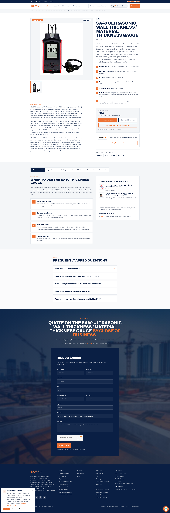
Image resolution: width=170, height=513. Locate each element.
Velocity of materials (102, 492)
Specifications (52, 170)
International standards (102, 489)
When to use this (38, 170)
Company (59, 378)
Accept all (6, 508)
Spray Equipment (64, 489)
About (69, 6)
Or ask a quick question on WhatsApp (111, 129)
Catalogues (99, 479)
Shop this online (117, 143)
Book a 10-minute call (105, 213)
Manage (30, 508)
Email (58, 386)
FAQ (97, 476)
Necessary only (16, 508)
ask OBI (102, 217)
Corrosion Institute (101, 497)
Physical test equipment (65, 479)
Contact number (62, 395)
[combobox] (99, 6)
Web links (99, 484)
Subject (59, 412)
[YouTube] (44, 497)
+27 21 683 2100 (35, 1)
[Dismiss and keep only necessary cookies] (32, 490)
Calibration (80, 473)
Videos (98, 487)
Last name (89, 369)
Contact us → (119, 486)
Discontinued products (65, 495)
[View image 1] (36, 87)
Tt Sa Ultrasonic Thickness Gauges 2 (56, 11)
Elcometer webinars (102, 495)
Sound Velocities (77, 170)
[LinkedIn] (36, 497)
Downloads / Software (102, 481)
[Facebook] (40, 497)
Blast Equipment (63, 487)
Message (59, 421)
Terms (127, 506)
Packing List (65, 170)
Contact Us (134, 6)
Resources (99, 470)
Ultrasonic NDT (63, 476)
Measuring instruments (65, 481)
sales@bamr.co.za (48, 1)
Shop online (121, 6)
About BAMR (99, 473)
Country (88, 395)
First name (60, 369)
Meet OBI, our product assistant (109, 506)
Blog (63, 6)
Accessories (91, 170)
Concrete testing (63, 484)
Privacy (122, 506)
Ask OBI (89, 343)
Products (47, 6)
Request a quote (108, 120)
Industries (57, 6)
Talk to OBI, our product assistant (119, 125)
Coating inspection (64, 473)
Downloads (102, 170)
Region (59, 404)
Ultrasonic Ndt (39, 11)
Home (31, 11)
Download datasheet (127, 120)
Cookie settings (135, 506)
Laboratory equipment (65, 492)
